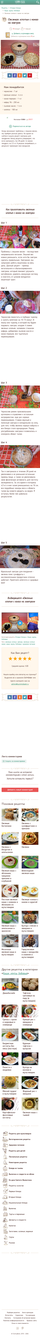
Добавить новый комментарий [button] (20, 790)
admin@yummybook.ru (20, 684)
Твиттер (25, 75)
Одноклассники (19, 75)
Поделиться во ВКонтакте (9, 75)
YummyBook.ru (20, 2)
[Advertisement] (20, 173)
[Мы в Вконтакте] (17, 1328)
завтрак (20, 642)
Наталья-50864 (19, 119)
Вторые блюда (20, 637)
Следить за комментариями (15, 761)
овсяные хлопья (11, 642)
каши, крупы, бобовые (14, 644)
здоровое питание (28, 644)
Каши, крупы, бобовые (15, 973)
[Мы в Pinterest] (22, 1328)
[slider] (11, 631)
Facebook (14, 75)
